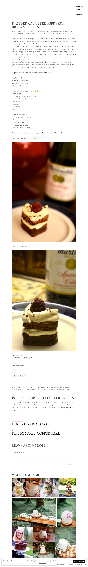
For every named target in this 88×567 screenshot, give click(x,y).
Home (78, 4)
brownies (21, 33)
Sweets (78, 12)
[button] (19, 488)
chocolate (30, 33)
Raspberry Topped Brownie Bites (53, 133)
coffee (39, 33)
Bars (50, 31)
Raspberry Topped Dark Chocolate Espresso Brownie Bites (31, 73)
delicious (46, 33)
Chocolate (57, 31)
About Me (79, 6)
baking (14, 33)
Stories (79, 14)
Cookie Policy (42, 563)
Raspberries (64, 33)
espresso (54, 33)
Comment (70, 464)
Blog (78, 9)
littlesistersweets (21, 31)
